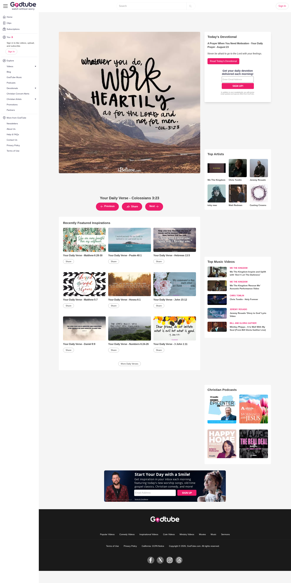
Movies (202, 534)
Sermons (225, 534)
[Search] (190, 6)
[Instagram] (169, 560)
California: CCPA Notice (153, 546)
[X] (160, 560)
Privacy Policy (130, 546)
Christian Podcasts (222, 389)
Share (134, 206)
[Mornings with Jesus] (253, 409)
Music (213, 534)
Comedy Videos (127, 534)
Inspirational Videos (148, 534)
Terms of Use (112, 546)
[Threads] (179, 560)
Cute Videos (169, 534)
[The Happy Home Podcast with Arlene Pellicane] (221, 443)
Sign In (11, 51)
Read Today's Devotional (223, 61)
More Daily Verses (129, 363)
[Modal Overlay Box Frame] (238, 82)
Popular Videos (107, 534)
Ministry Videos (187, 534)
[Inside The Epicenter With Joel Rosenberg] (221, 409)
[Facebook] (150, 560)
